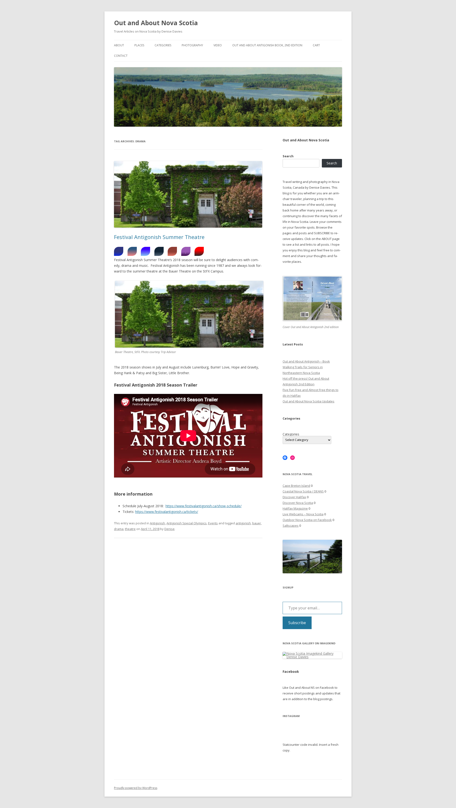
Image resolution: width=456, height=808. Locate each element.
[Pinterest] (199, 251)
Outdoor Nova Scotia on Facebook (307, 520)
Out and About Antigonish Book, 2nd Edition (267, 45)
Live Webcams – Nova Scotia (303, 514)
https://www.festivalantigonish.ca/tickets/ (166, 511)
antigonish (243, 523)
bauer (256, 523)
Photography (192, 45)
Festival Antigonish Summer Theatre (159, 236)
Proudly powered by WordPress (135, 788)
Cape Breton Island (296, 485)
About (119, 45)
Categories (163, 45)
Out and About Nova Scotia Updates (308, 401)
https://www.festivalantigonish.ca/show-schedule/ (204, 506)
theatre (130, 529)
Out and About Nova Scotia (156, 23)
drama (119, 529)
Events (213, 523)
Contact (121, 56)
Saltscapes (291, 525)
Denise (169, 529)
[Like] (185, 251)
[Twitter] (145, 251)
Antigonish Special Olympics (186, 523)
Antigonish (157, 523)
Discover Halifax (294, 497)
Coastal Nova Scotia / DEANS (303, 491)
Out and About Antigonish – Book (306, 361)
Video (218, 45)
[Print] (159, 251)
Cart (316, 45)
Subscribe (297, 622)
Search (288, 156)
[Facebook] (118, 251)
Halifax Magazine (295, 508)
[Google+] (172, 251)
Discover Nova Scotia (298, 503)
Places (139, 45)
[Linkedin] (132, 251)
